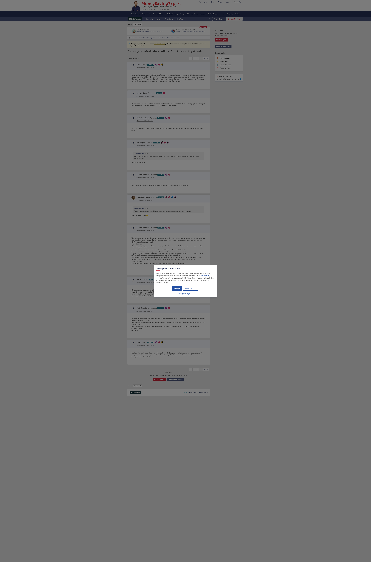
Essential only (191, 288)
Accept (177, 288)
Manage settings (184, 293)
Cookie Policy (204, 275)
